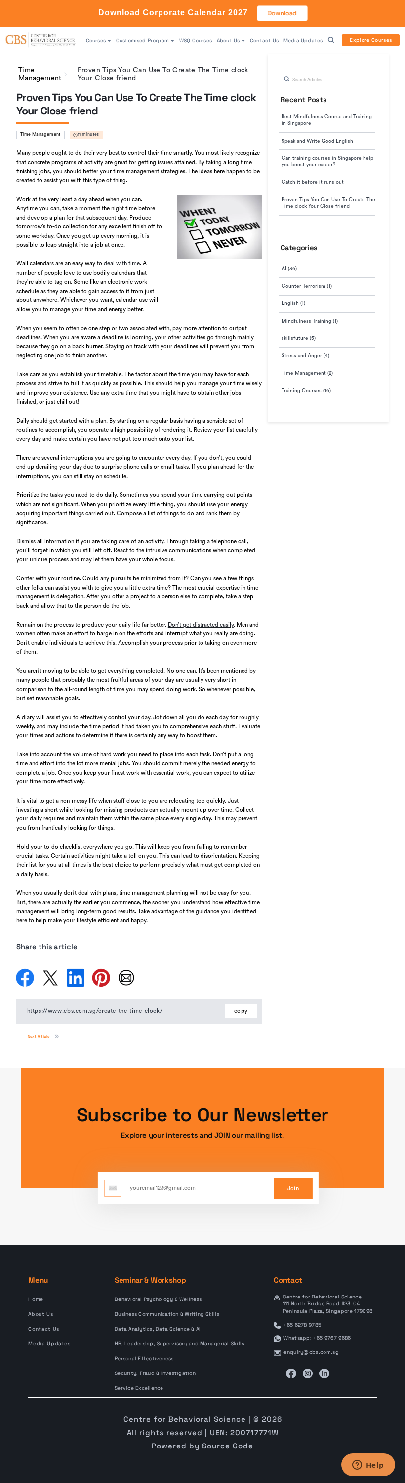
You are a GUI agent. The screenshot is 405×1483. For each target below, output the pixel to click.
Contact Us (264, 40)
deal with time (122, 263)
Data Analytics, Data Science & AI (158, 1329)
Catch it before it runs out (313, 182)
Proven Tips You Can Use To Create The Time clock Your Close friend (328, 203)
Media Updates (303, 40)
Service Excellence (139, 1388)
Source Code (227, 1445)
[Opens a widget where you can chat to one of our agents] (368, 1465)
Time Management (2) (307, 373)
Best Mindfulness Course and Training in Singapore (327, 120)
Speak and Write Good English (317, 141)
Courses (96, 40)
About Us (228, 40)
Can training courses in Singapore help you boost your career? (327, 161)
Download (282, 13)
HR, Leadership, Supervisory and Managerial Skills (179, 1343)
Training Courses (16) (306, 390)
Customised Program (142, 40)
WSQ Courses (195, 40)
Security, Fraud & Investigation (155, 1373)
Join (293, 1188)
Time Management (40, 134)
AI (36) (289, 268)
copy (241, 1011)
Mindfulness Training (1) (310, 321)
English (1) (293, 303)
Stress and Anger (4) (305, 355)
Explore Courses (371, 40)
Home (35, 1299)
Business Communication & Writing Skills (167, 1314)
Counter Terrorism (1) (307, 286)
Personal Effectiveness (144, 1358)
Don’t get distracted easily (201, 625)
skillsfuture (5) (299, 338)
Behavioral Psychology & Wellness (158, 1299)
